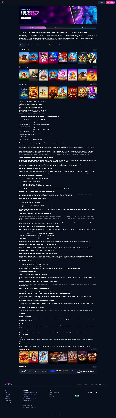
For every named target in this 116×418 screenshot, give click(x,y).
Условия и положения (27, 405)
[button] (93, 23)
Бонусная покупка (8, 402)
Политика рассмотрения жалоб (29, 407)
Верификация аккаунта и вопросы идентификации (31, 111)
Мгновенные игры (8, 400)
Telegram (50, 394)
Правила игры (25, 403)
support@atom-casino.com (54, 392)
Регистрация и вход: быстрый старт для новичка (31, 105)
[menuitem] (8, 392)
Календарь (60, 27)
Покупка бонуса (90, 45)
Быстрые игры (70, 45)
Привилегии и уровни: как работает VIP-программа (32, 113)
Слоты (60, 45)
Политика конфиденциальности (29, 398)
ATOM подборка (41, 45)
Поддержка (92, 392)
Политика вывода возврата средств (30, 392)
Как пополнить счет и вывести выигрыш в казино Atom (33, 110)
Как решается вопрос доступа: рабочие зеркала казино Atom (34, 103)
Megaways (80, 45)
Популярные (51, 45)
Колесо (85, 27)
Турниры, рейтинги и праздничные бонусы (29, 108)
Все (91, 49)
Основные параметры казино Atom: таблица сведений (32, 101)
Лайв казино (7, 398)
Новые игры (30, 45)
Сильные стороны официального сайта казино (30, 104)
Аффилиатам (51, 396)
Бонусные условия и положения (29, 394)
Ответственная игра (27, 400)
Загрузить (26, 17)
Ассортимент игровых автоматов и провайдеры (31, 107)
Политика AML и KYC (27, 396)
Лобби (21, 45)
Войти (101, 2)
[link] (24, 371)
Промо (33, 27)
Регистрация (110, 2)
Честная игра (25, 402)
